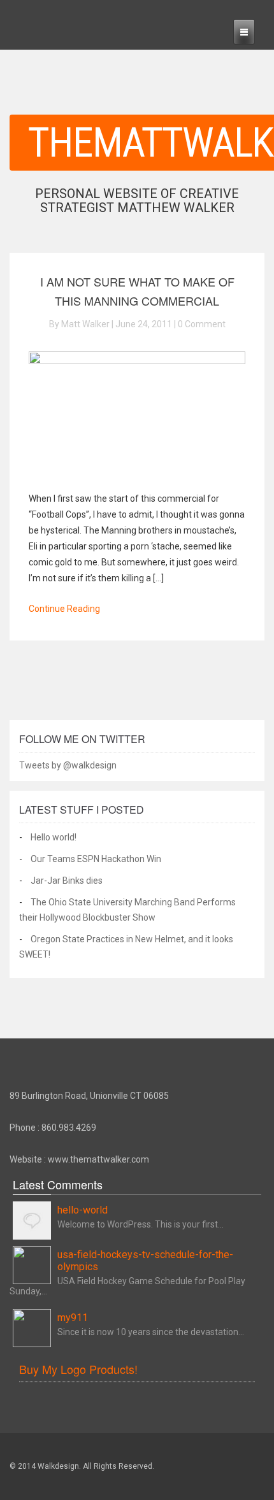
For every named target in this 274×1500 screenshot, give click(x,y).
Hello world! (53, 837)
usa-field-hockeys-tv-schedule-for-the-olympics (145, 1261)
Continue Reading (64, 609)
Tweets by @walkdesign (68, 765)
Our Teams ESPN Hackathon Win (96, 859)
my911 (72, 1318)
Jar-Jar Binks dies (67, 880)
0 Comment (202, 324)
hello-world (82, 1210)
